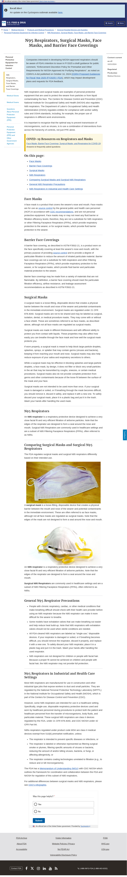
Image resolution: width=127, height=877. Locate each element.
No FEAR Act (63, 849)
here (60, 12)
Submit (38, 820)
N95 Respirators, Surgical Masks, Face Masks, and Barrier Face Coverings (12, 82)
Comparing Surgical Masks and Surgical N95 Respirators (57, 180)
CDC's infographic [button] (37, 785)
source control (46, 208)
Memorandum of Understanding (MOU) (59, 768)
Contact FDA (16, 868)
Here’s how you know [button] (46, 1)
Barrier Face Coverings (40, 166)
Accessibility (21, 849)
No (39, 811)
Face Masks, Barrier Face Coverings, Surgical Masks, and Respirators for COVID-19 (63, 144)
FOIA (105, 838)
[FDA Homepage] (14, 23)
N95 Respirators (37, 175)
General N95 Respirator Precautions (47, 184)
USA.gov (105, 849)
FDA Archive (21, 838)
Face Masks (35, 161)
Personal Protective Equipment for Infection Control (24, 33)
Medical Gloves (13, 96)
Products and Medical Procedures (40, 30)
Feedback (125, 435)
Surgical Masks (36, 170)
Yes (39, 804)
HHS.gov (105, 844)
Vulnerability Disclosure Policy (63, 855)
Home (5, 30)
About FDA (22, 844)
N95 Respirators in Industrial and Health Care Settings (56, 189)
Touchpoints (85, 826)
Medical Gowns (13, 102)
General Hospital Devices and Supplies (72, 30)
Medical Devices (17, 30)
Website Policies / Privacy (63, 844)
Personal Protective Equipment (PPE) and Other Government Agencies (12, 135)
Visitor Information (63, 838)
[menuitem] (114, 62)
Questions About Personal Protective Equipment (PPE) (13, 114)
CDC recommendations (61, 212)
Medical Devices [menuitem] (114, 76)
